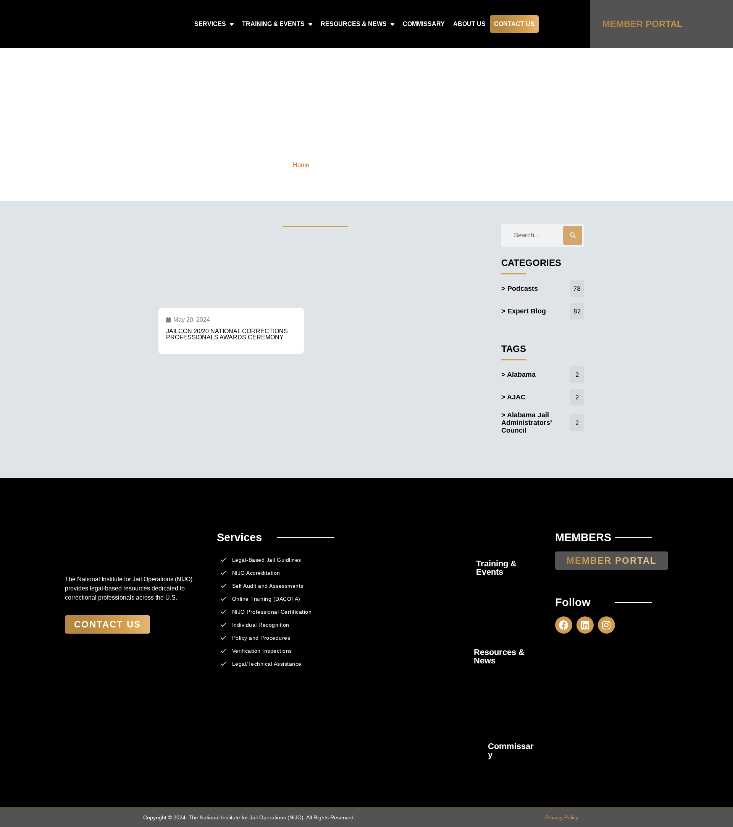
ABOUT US (469, 24)
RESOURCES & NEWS (354, 24)
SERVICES (210, 24)
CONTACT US (514, 24)
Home (301, 165)
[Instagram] (606, 625)
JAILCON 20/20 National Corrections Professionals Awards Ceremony (227, 334)
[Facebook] (563, 625)
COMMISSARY (424, 24)
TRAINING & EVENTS (273, 24)
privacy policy (561, 817)
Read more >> (185, 351)
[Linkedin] (585, 625)
